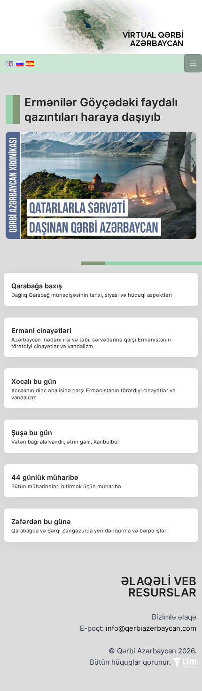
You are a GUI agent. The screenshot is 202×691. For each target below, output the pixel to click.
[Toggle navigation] (193, 63)
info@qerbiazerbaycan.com (151, 628)
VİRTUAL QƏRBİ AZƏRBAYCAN (153, 39)
